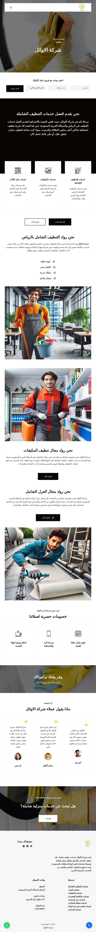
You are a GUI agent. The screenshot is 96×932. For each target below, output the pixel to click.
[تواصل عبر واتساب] (7, 925)
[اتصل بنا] (89, 925)
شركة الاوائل (48, 928)
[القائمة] (11, 7)
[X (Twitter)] (27, 846)
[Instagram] (24, 846)
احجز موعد (15, 89)
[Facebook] (31, 846)
